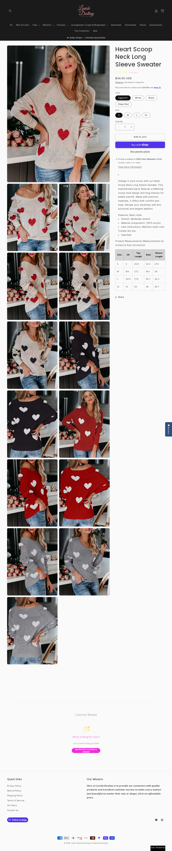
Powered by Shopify (100, 843)
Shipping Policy (15, 795)
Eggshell (123, 98)
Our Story (12, 805)
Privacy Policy (14, 786)
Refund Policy (14, 791)
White (138, 98)
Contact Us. (13, 810)
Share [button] (121, 297)
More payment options (140, 151)
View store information (130, 167)
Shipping (119, 82)
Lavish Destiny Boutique (81, 843)
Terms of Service (15, 800)
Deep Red (123, 104)
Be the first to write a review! (86, 750)
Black (151, 98)
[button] (10, 11)
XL (146, 115)
